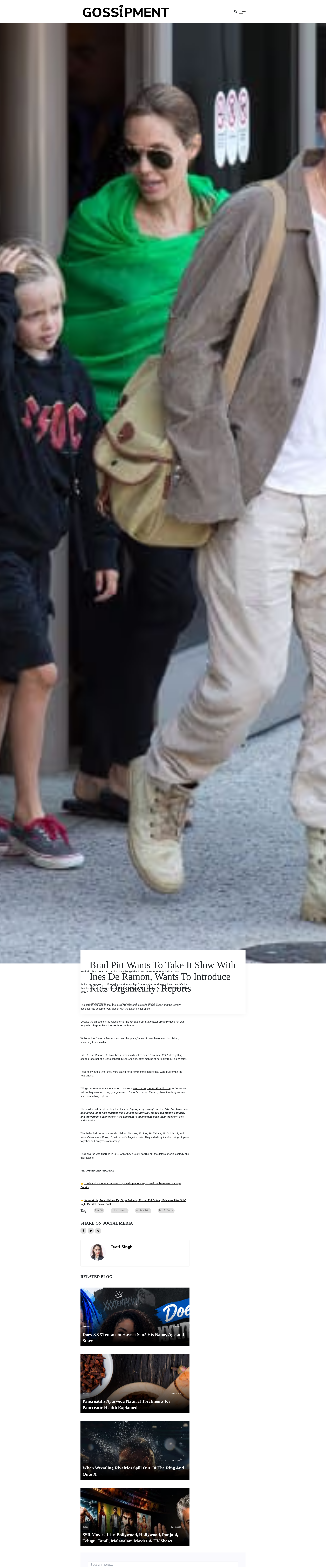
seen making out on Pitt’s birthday (152, 1088)
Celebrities (88, 1327)
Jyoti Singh (122, 1246)
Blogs (85, 1394)
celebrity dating (143, 1210)
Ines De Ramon (166, 1210)
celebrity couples (119, 1210)
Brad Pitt (99, 1210)
